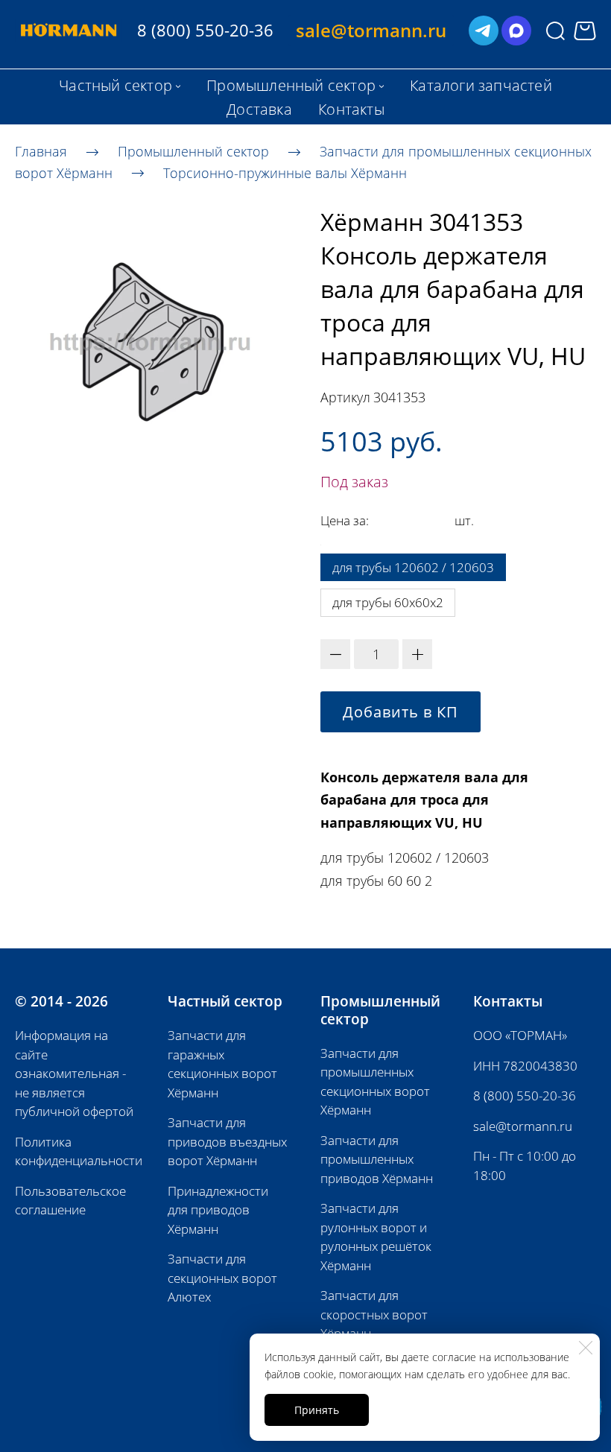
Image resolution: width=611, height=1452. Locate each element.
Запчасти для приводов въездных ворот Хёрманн (227, 1141)
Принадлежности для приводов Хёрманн (218, 1209)
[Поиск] (555, 30)
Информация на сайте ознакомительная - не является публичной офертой (74, 1073)
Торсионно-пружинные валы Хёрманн (285, 172)
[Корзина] (585, 31)
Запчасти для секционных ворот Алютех (222, 1277)
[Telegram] (483, 30)
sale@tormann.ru (522, 1126)
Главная (41, 151)
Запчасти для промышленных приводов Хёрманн (376, 1159)
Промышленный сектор (193, 151)
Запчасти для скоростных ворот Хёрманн (374, 1314)
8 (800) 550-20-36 (524, 1095)
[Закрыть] (585, 1347)
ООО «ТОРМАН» (520, 1035)
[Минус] (335, 654)
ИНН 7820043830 (525, 1065)
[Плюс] (417, 654)
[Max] (516, 30)
